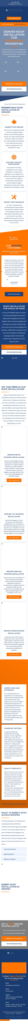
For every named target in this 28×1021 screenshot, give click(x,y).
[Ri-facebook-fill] (10, 956)
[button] (14, 15)
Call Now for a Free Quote (14, 84)
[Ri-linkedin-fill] (14, 956)
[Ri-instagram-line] (17, 956)
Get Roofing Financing (14, 89)
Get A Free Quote (14, 480)
